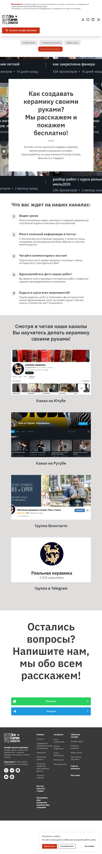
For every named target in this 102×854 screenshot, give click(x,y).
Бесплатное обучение (50, 49)
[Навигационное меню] (98, 20)
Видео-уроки (72, 42)
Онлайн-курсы (29, 42)
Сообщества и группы (51, 42)
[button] (82, 19)
